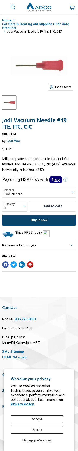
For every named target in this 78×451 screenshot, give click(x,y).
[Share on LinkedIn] (22, 264)
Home (6, 20)
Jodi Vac (13, 141)
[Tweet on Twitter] (13, 264)
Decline (37, 430)
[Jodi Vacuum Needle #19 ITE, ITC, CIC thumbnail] (9, 102)
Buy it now (39, 220)
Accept (37, 419)
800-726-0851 (25, 319)
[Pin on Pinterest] (30, 264)
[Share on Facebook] (5, 264)
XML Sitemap (13, 352)
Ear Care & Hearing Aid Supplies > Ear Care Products (35, 26)
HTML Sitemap (14, 357)
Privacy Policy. (22, 404)
